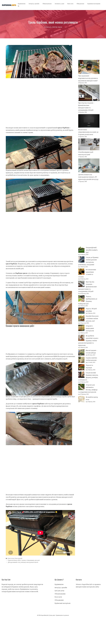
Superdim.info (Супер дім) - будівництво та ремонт (55, 615)
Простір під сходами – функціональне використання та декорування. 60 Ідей (87, 286)
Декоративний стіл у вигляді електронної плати (23, 562)
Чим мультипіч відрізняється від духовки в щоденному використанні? (88, 78)
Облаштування (47, 3)
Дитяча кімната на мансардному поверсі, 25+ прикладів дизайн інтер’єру (88, 177)
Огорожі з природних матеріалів (90, 328)
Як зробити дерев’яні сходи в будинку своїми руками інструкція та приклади (88, 340)
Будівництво (21, 3)
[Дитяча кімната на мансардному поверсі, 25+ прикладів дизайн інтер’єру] (88, 166)
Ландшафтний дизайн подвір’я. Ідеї (92, 250)
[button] (18, 6)
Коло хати (70, 3)
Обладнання (80, 3)
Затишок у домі (59, 3)
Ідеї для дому (59, 591)
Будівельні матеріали (93, 3)
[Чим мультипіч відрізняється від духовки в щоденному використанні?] (88, 67)
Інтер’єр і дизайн (34, 3)
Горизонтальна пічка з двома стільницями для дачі (24, 560)
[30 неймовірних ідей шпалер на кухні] (88, 144)
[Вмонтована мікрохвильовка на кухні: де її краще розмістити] (88, 121)
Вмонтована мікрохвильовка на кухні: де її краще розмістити (88, 132)
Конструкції (18, 558)
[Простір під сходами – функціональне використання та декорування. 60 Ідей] (88, 93)
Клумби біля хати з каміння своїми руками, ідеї (92, 318)
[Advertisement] (40, 90)
